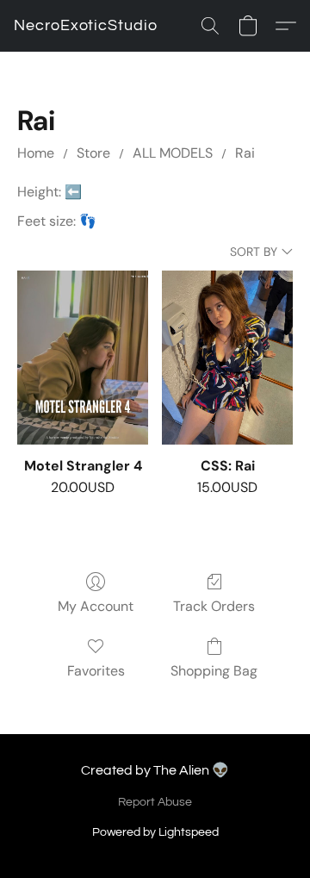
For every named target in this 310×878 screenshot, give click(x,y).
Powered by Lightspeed (155, 832)
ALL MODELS (173, 153)
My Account (95, 606)
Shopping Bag (213, 671)
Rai (245, 153)
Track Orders (214, 606)
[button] (86, 26)
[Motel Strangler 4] (82, 358)
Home (35, 153)
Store (93, 153)
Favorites (96, 671)
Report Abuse (155, 802)
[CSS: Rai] (227, 358)
